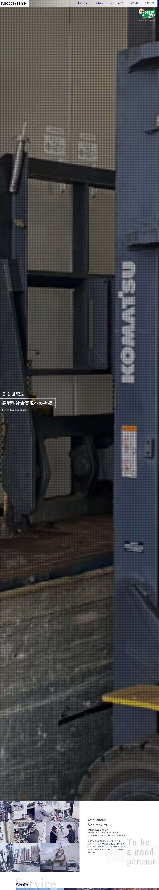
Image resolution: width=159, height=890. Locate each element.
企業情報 (134, 3)
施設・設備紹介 (117, 3)
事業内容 (82, 3)
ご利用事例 (98, 3)
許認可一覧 (149, 3)
